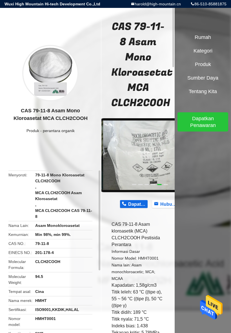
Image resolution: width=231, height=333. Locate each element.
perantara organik (59, 130)
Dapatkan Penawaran (203, 122)
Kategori (203, 51)
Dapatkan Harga (138, 204)
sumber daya (202, 78)
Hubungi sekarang (170, 204)
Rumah (203, 37)
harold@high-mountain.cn (158, 4)
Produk (32, 130)
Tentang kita (203, 91)
